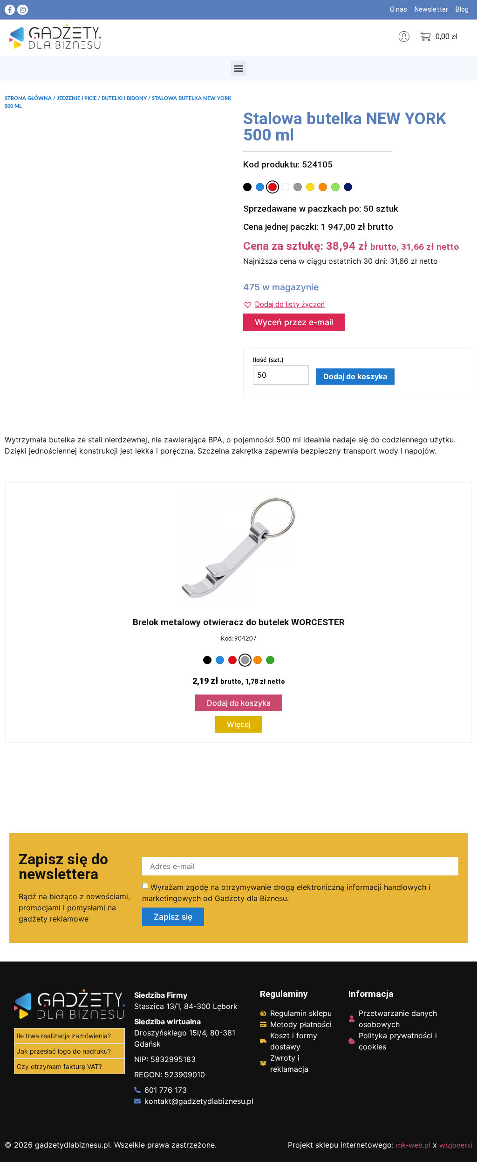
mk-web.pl (413, 1145)
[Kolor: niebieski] (260, 187)
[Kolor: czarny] (247, 187)
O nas (398, 9)
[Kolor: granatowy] (348, 187)
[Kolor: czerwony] (272, 187)
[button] (238, 68)
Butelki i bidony (124, 98)
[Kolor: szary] (297, 187)
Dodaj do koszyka (355, 376)
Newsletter (431, 9)
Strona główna (28, 98)
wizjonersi (455, 1145)
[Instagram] (22, 10)
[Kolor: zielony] (270, 660)
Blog (462, 9)
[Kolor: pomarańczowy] (323, 187)
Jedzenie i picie (76, 98)
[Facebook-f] (10, 10)
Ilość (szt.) (268, 360)
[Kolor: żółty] (310, 187)
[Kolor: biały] (285, 187)
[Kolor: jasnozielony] (335, 187)
